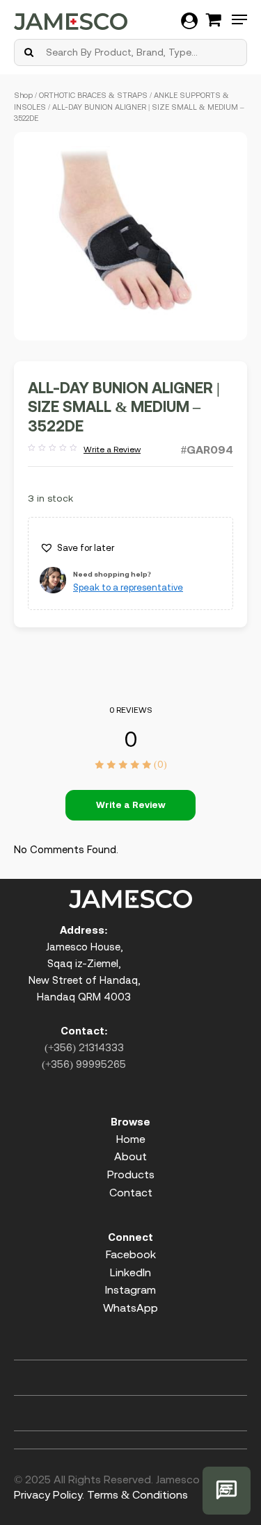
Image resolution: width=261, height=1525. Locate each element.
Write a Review (84, 450)
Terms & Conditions (137, 1494)
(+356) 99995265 (84, 1064)
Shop (23, 95)
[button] (77, 548)
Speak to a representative (128, 587)
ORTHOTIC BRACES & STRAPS (93, 95)
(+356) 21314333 (84, 1047)
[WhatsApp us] (227, 1491)
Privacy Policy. (49, 1494)
